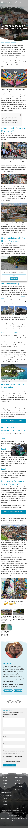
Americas (7, 42)
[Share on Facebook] (11, 701)
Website (5, 743)
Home (2, 42)
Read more (14, 278)
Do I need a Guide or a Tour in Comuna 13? (11, 124)
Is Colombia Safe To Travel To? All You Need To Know (6, 633)
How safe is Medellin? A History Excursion (11, 118)
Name (4, 729)
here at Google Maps (12, 477)
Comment (5, 716)
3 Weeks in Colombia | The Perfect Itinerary (14, 273)
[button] (2, 2)
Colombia (13, 42)
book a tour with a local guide (10, 507)
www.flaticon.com (15, 815)
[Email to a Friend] (16, 701)
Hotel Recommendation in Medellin (9, 120)
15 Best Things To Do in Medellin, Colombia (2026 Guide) (6, 619)
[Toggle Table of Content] (18, 115)
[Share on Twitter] (14, 701)
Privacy (9, 381)
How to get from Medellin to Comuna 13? (11, 122)
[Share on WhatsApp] (8, 701)
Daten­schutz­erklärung (17, 379)
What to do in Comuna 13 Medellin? (9, 117)
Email (4, 736)
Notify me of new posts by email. (12, 761)
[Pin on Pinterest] (19, 701)
